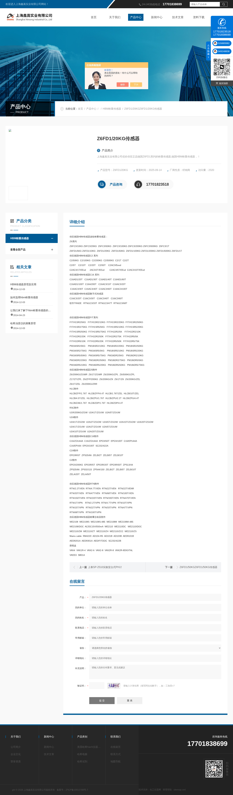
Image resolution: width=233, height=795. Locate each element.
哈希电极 (82, 754)
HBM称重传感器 (112, 108)
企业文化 (16, 754)
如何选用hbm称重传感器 (24, 297)
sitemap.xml (180, 789)
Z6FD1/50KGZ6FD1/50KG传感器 (198, 567)
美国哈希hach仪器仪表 (90, 747)
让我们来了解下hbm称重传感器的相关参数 (31, 310)
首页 (94, 17)
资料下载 (198, 17)
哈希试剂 (82, 761)
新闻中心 (156, 17)
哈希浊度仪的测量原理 (23, 323)
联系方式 (115, 754)
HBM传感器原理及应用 (23, 284)
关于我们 (114, 17)
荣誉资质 (16, 761)
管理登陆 (167, 789)
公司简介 (16, 747)
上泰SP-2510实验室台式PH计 (105, 567)
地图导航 (115, 761)
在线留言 (115, 747)
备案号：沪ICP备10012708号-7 (72, 790)
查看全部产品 (18, 249)
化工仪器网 (155, 789)
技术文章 (178, 17)
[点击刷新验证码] (113, 685)
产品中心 (136, 17)
